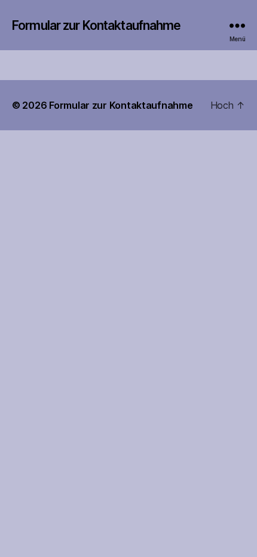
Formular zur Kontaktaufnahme (96, 25)
